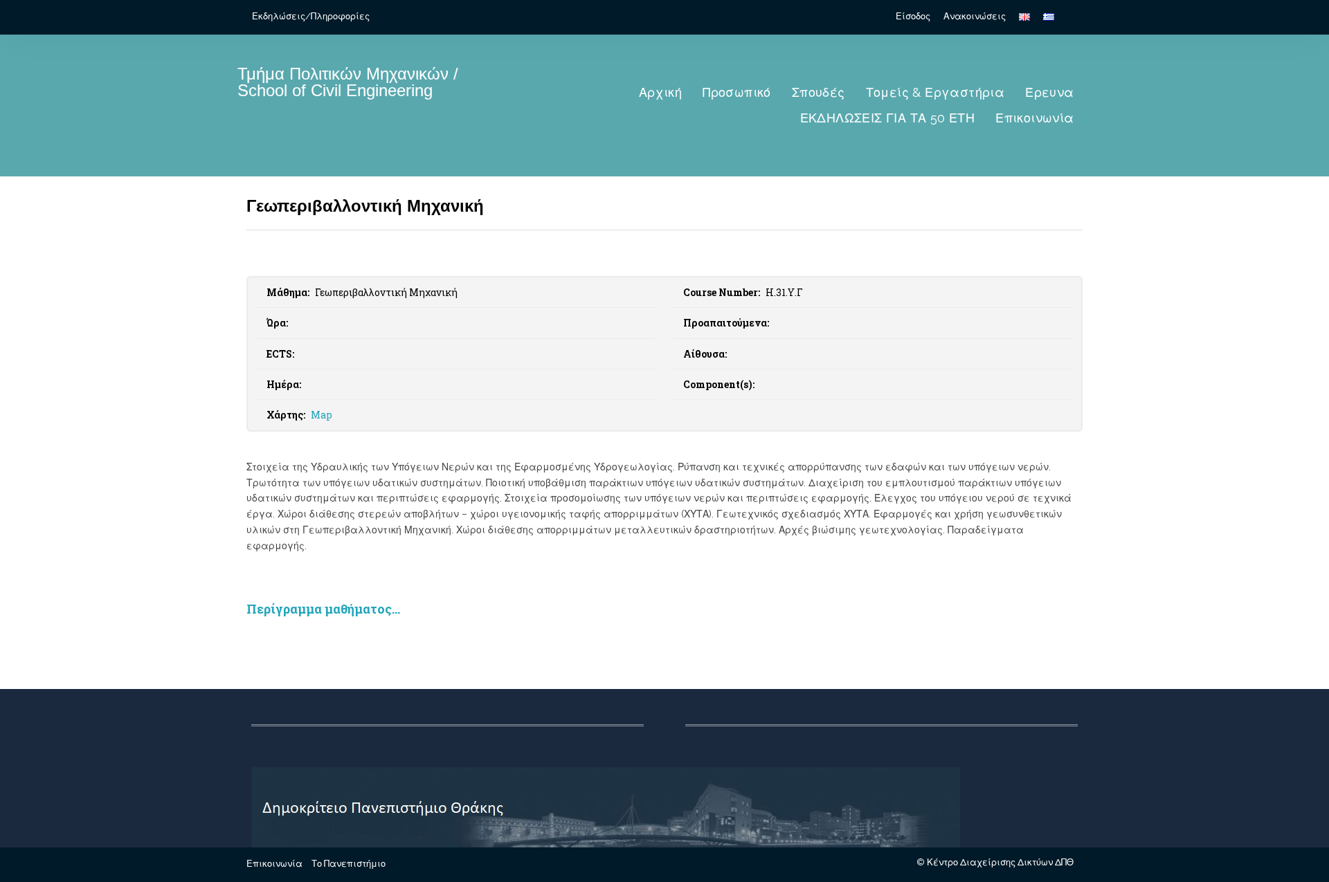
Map (321, 414)
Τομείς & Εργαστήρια (935, 92)
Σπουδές (818, 92)
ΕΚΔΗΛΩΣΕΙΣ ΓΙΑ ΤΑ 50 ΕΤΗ (887, 118)
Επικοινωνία (1034, 118)
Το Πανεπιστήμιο (348, 863)
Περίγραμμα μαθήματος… (323, 608)
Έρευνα (1049, 92)
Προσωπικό (737, 92)
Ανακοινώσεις (974, 16)
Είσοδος (913, 16)
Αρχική (660, 92)
